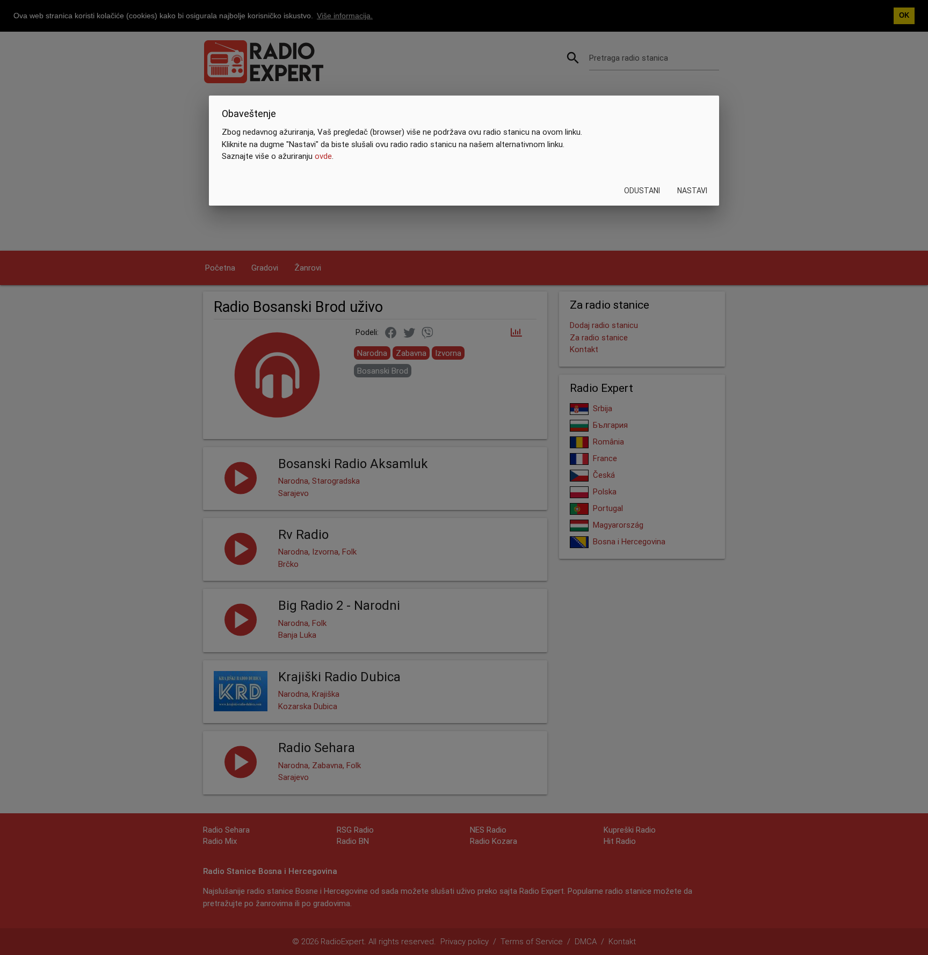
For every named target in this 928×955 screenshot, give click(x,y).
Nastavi (692, 190)
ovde (323, 156)
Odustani (642, 190)
